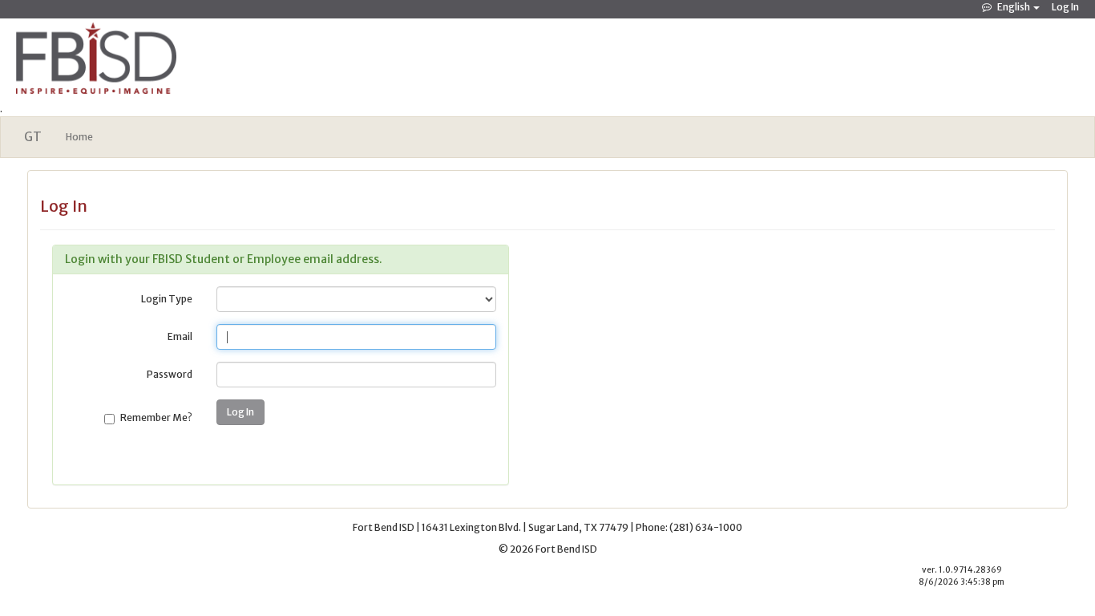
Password (169, 374)
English (1013, 7)
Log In (1065, 7)
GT (33, 136)
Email (180, 336)
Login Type (166, 299)
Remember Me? (156, 417)
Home (79, 137)
